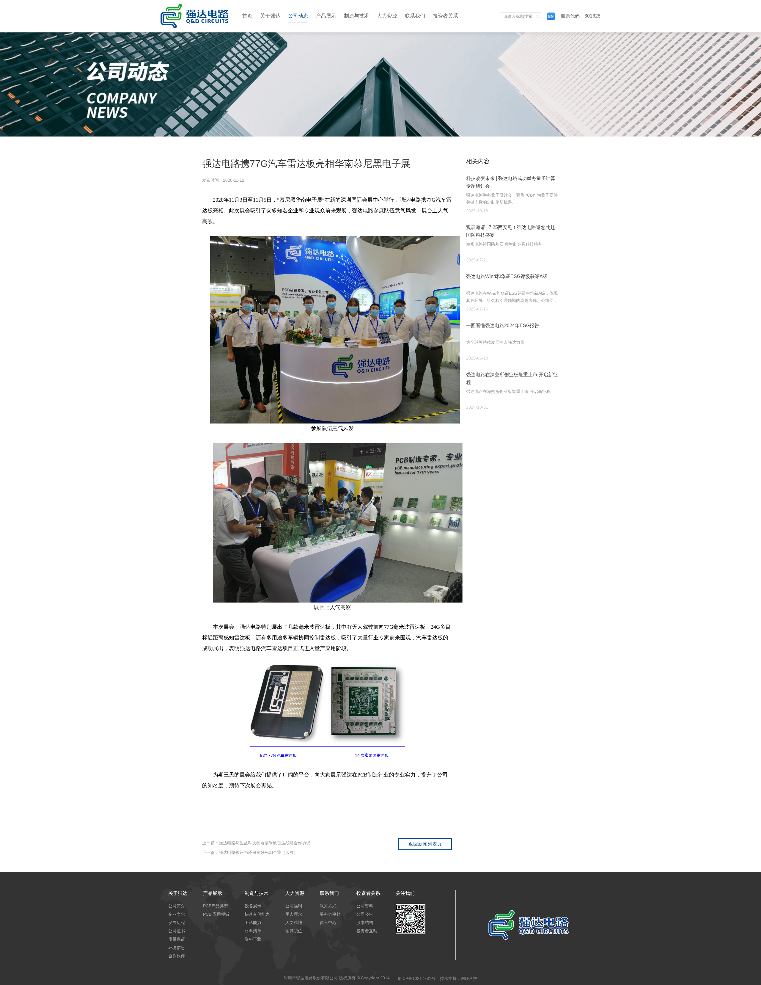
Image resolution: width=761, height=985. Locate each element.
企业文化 (176, 914)
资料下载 (253, 939)
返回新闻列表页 (425, 843)
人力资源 (387, 16)
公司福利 (293, 906)
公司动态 (298, 16)
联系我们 (415, 16)
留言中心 (328, 922)
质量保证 (176, 939)
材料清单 (253, 930)
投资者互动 (366, 930)
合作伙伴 (176, 955)
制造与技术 (356, 16)
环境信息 (176, 947)
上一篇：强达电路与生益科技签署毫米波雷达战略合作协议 (256, 842)
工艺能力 (253, 922)
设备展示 (253, 906)
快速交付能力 (257, 914)
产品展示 (326, 16)
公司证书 (176, 930)
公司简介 (176, 906)
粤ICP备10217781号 (416, 978)
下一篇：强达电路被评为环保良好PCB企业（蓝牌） (250, 852)
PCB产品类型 (215, 906)
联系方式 (328, 906)
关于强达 (270, 16)
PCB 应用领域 (216, 914)
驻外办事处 (330, 914)
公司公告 (364, 914)
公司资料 (364, 906)
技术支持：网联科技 (458, 978)
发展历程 (176, 922)
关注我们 (405, 893)
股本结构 (364, 922)
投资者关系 (445, 16)
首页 (247, 16)
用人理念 (293, 914)
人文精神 (293, 922)
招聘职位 (293, 930)
